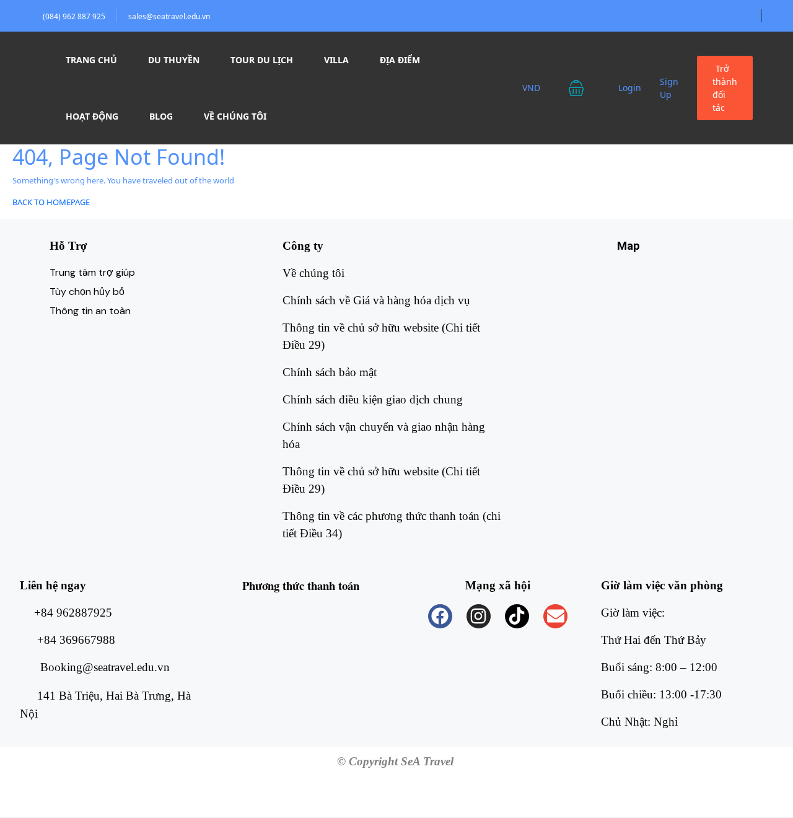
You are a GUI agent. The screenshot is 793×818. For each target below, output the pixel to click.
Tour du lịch (261, 60)
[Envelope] (555, 616)
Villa (336, 60)
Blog (161, 116)
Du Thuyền (173, 60)
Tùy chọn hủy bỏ (87, 291)
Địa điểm (400, 60)
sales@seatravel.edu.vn (169, 16)
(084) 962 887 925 (74, 16)
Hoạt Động (92, 116)
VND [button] (532, 88)
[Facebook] (440, 616)
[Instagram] (479, 616)
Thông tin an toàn (90, 310)
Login (629, 88)
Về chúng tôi (235, 116)
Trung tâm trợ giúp (92, 272)
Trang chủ (91, 60)
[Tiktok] (517, 616)
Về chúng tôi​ (313, 272)
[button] (584, 88)
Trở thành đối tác (724, 88)
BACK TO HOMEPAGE (51, 202)
